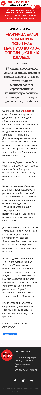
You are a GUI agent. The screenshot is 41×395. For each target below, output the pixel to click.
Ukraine (17, 15)
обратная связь (22, 352)
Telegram (13, 334)
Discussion (20, 10)
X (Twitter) (6, 334)
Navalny (32, 15)
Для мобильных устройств (26, 369)
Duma (31, 18)
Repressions (9, 13)
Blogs (7, 15)
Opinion (10, 10)
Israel (25, 15)
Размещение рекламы (24, 360)
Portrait (20, 13)
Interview (30, 10)
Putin (16, 18)
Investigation (31, 13)
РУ (33, 7)
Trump (9, 18)
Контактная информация (25, 357)
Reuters (27, 110)
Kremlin (24, 18)
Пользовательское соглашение (22, 365)
